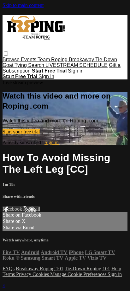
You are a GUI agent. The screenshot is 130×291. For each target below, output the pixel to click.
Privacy (24, 274)
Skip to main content (23, 5)
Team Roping (53, 59)
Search (36, 65)
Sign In (46, 76)
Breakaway (82, 59)
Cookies (41, 274)
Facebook (13, 209)
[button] (6, 53)
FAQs (9, 268)
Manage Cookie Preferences (79, 274)
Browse (12, 59)
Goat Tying (15, 65)
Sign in (76, 70)
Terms (9, 274)
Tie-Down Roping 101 (87, 268)
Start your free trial (21, 131)
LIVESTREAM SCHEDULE (76, 65)
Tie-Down (106, 59)
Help (116, 268)
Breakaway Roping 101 (39, 268)
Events (29, 59)
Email (34, 209)
